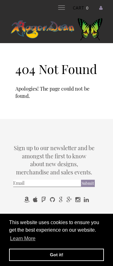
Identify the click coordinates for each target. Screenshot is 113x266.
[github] (53, 199)
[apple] (36, 199)
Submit (88, 183)
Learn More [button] (22, 238)
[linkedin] (86, 199)
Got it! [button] (56, 254)
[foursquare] (44, 199)
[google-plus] (70, 199)
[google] (61, 199)
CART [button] (80, 8)
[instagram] (78, 199)
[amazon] (27, 199)
